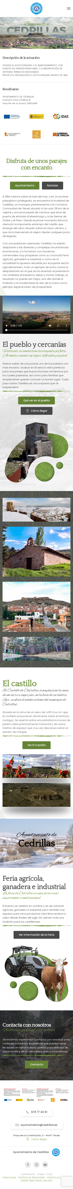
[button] (68, 8)
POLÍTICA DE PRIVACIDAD (32, 1177)
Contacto (36, 1064)
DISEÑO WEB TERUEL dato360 (36, 1180)
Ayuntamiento (24, 185)
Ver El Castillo (36, 745)
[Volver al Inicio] (36, 8)
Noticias (52, 185)
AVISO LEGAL (9, 1177)
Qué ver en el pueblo (36, 400)
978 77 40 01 (39, 1112)
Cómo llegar (39, 411)
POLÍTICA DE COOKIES (58, 1177)
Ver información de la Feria (36, 935)
